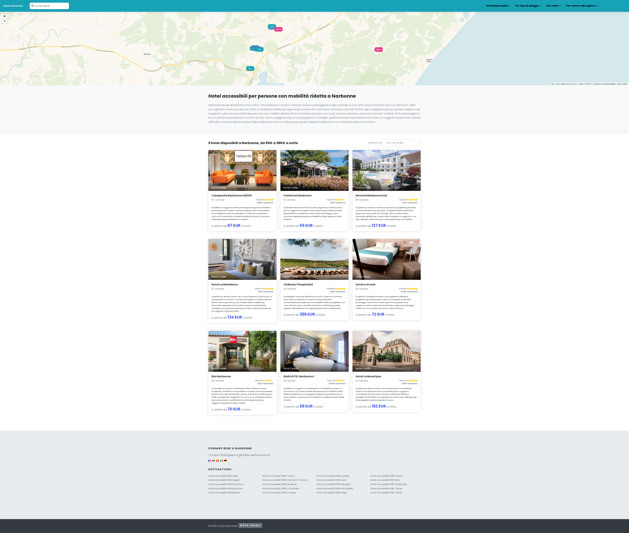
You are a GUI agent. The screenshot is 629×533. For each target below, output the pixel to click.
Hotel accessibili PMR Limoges (279, 492)
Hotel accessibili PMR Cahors (278, 476)
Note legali (250, 525)
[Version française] (209, 462)
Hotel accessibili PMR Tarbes (386, 488)
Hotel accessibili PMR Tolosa (386, 492)
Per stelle (552, 5)
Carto (574, 83)
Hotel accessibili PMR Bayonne (225, 488)
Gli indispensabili (496, 5)
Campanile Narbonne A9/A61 (231, 195)
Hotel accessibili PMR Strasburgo (389, 484)
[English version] (213, 462)
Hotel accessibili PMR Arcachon (226, 484)
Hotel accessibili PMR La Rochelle (280, 488)
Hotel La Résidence (224, 284)
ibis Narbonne (221, 376)
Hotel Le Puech (366, 284)
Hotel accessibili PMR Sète (385, 480)
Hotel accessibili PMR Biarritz (224, 492)
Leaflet (556, 83)
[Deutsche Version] (225, 462)
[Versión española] (217, 462)
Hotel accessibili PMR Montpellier (334, 488)
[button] (379, 50)
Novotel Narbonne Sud (371, 195)
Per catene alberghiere (581, 5)
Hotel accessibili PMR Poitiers (387, 476)
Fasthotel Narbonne (298, 195)
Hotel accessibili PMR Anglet (224, 480)
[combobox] (403, 143)
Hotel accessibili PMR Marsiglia (333, 484)
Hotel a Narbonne (13, 5)
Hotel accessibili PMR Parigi (331, 492)
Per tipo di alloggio (527, 5)
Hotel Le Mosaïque (368, 376)
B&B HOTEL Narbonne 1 (299, 376)
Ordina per (375, 142)
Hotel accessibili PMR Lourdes (332, 476)
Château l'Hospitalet (298, 284)
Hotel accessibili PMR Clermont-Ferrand (284, 480)
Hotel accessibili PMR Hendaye (279, 484)
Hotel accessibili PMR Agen (223, 476)
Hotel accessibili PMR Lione (331, 480)
